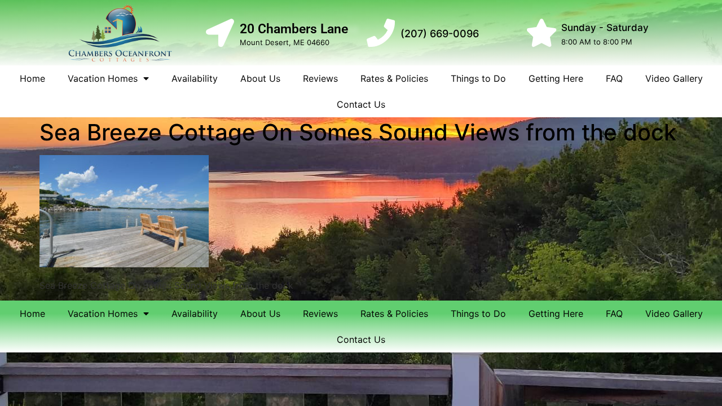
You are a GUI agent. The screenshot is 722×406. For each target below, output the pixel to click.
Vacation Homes (103, 78)
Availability (194, 78)
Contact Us (361, 104)
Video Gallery (674, 78)
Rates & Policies (394, 78)
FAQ (614, 78)
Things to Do (478, 78)
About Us (260, 78)
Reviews (320, 78)
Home (32, 78)
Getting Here (556, 78)
